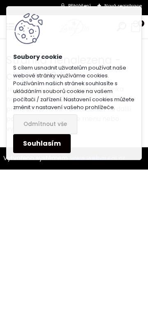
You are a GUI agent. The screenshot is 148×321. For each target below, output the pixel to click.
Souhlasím (42, 143)
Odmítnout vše (45, 124)
